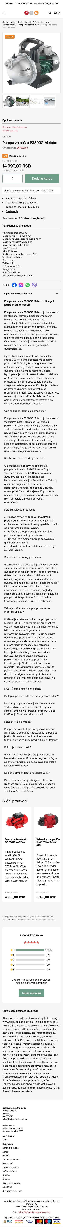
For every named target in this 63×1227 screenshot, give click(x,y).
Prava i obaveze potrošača (17, 1091)
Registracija (7, 1144)
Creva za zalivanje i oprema (14, 127)
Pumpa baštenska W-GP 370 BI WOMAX (16, 841)
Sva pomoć (7, 1163)
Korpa (5, 1152)
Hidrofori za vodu (9, 131)
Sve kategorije (8, 22)
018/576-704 (26, 3)
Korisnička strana (10, 1148)
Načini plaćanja (9, 1171)
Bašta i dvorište (25, 22)
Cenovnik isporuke (11, 1183)
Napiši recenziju (31, 993)
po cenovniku (30, 202)
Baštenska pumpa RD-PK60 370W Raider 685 (48, 842)
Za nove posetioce (11, 1159)
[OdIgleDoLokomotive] (31, 13)
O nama (6, 1179)
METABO (6, 136)
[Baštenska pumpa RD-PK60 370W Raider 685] (48, 822)
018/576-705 (38, 3)
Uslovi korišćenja (10, 1167)
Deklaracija (12, 211)
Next (56, 62)
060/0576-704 (51, 3)
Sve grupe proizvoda (12, 1191)
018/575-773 (14, 3)
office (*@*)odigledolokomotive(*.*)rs (34, 1212)
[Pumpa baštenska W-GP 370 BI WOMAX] (17, 822)
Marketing (7, 1187)
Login (5, 1139)
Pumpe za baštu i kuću (28, 24)
